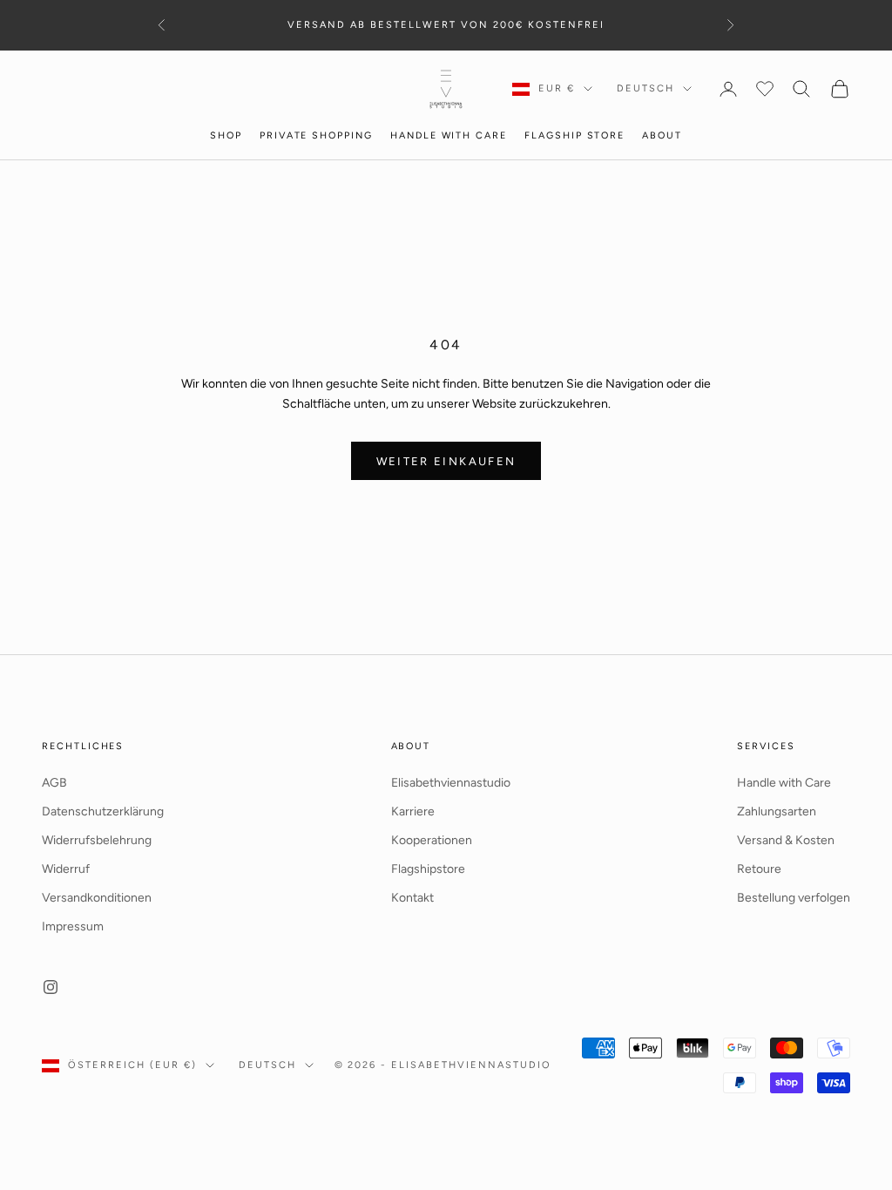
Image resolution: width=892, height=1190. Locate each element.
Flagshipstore (428, 869)
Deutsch (645, 88)
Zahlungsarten (776, 811)
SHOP (226, 135)
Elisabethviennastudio (450, 782)
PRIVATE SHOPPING (316, 135)
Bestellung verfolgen (793, 897)
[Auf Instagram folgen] (50, 987)
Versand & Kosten (786, 840)
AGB (54, 782)
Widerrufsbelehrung (97, 840)
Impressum (73, 926)
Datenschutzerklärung (103, 811)
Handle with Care (784, 782)
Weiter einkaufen (446, 461)
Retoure (759, 869)
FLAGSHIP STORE (574, 135)
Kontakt (412, 897)
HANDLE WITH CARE (448, 135)
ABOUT (662, 135)
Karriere (413, 811)
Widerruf (66, 869)
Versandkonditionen (97, 897)
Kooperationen (431, 840)
